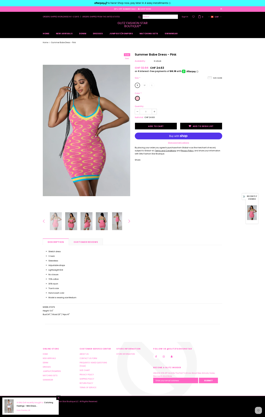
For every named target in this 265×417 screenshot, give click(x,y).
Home (45, 42)
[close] (221, 9)
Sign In (185, 16)
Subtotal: (139, 117)
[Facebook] (156, 356)
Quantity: (139, 106)
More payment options (178, 142)
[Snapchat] (171, 356)
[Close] (58, 398)
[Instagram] (164, 356)
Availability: (140, 61)
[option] (86, 130)
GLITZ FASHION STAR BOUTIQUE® (132, 24)
